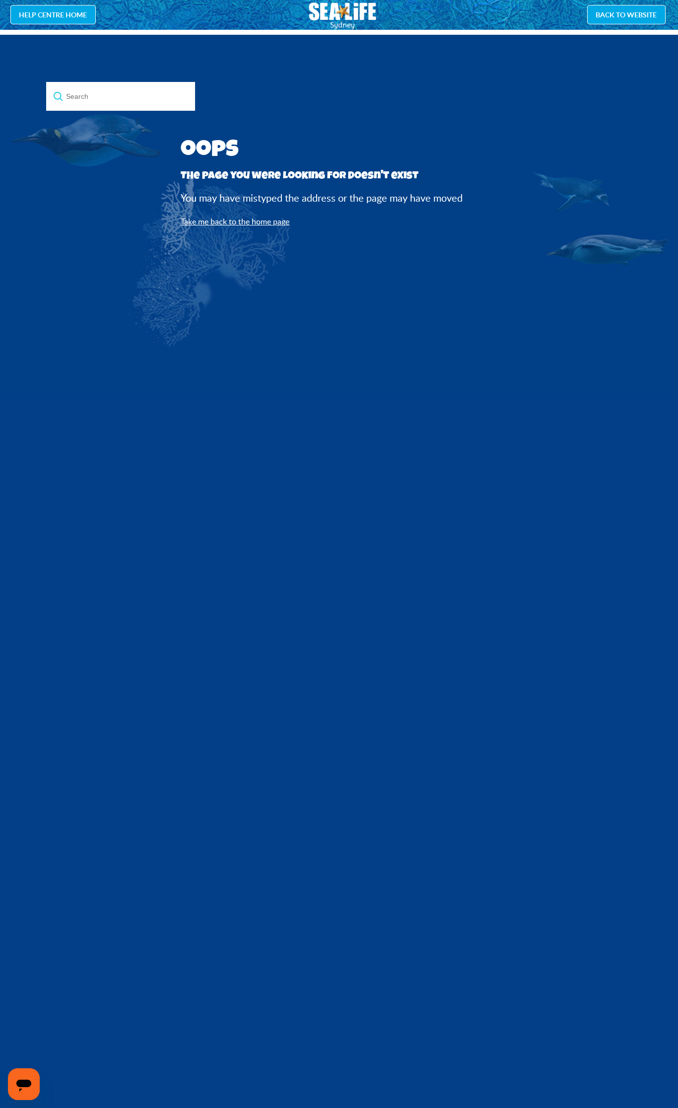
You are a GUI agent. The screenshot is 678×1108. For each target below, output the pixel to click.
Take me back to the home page (235, 221)
